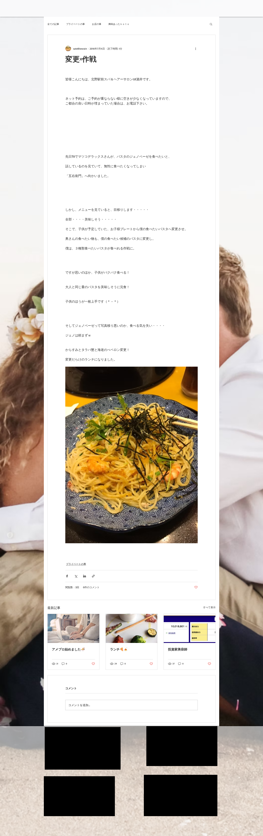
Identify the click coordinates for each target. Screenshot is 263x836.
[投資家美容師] (189, 628)
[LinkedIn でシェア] (84, 576)
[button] (211, 24)
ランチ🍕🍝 (119, 649)
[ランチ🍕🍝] (131, 628)
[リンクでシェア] (93, 576)
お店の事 (96, 24)
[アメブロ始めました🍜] (73, 628)
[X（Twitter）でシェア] (75, 576)
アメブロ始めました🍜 (68, 649)
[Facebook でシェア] (67, 576)
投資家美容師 (177, 649)
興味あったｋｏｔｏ (118, 24)
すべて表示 (209, 607)
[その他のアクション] (195, 48)
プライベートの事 (75, 24)
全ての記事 (53, 24)
